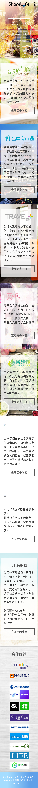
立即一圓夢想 (19, 631)
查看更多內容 (19, 110)
